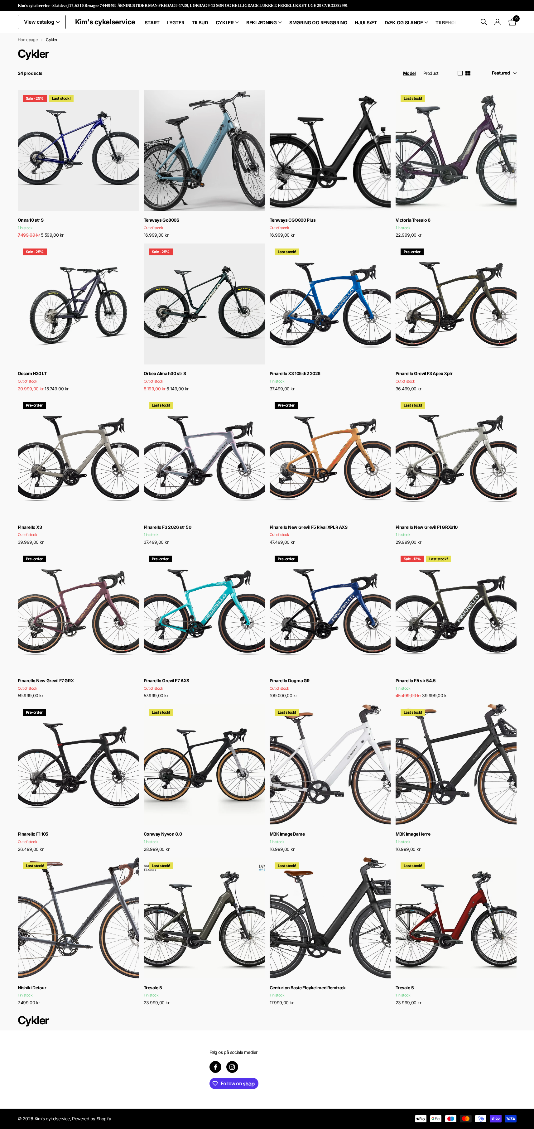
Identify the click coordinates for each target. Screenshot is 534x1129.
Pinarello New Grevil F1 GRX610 (427, 527)
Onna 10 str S (31, 220)
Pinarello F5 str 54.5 (416, 680)
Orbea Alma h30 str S (165, 373)
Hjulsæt (366, 23)
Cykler (225, 23)
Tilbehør (446, 23)
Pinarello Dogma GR (290, 680)
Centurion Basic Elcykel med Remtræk (308, 987)
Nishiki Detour (32, 987)
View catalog (39, 22)
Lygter (175, 23)
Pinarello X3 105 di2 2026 (295, 373)
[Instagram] (232, 1067)
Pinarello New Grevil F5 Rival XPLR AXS (309, 527)
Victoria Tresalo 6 (413, 220)
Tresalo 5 (153, 987)
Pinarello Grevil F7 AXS (166, 680)
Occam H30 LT (32, 373)
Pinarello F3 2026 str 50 (167, 527)
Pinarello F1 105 (33, 834)
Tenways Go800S (161, 220)
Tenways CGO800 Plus (293, 220)
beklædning (261, 23)
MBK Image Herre (413, 834)
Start (152, 23)
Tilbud (200, 23)
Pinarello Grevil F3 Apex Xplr (424, 373)
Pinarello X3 (30, 527)
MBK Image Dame (287, 834)
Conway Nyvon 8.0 (163, 834)
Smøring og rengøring (318, 23)
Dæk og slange (404, 23)
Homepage (28, 39)
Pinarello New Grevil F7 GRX (46, 680)
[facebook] (215, 1067)
